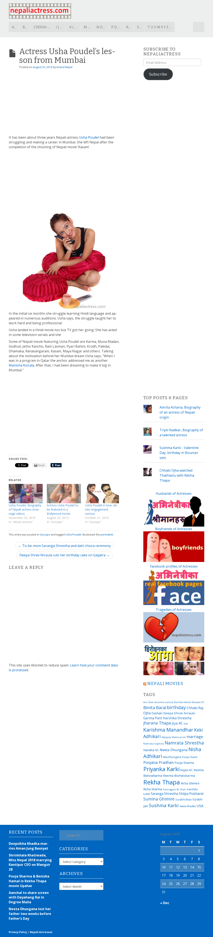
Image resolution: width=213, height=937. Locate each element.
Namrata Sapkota (153, 743)
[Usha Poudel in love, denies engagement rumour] (102, 493)
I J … (59, 27)
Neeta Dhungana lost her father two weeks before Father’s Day (30, 914)
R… (128, 27)
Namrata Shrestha (184, 743)
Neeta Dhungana (174, 749)
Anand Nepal (64, 67)
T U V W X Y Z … (160, 27)
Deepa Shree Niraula (179, 713)
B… (25, 27)
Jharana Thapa (157, 723)
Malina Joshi (179, 737)
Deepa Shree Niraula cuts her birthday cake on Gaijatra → (64, 555)
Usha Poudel (89, 137)
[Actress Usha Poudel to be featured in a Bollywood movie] (64, 493)
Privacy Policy (18, 932)
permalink (107, 534)
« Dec (164, 903)
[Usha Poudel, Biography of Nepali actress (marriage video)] (26, 493)
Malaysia (166, 737)
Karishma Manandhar (168, 729)
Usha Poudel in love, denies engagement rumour (101, 509)
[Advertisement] (64, 104)
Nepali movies (165, 683)
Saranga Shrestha (164, 793)
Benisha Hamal (182, 702)
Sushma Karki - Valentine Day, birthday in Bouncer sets (179, 452)
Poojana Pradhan (158, 762)
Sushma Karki (164, 805)
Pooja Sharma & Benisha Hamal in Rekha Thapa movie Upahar (29, 881)
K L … (73, 27)
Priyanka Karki (161, 769)
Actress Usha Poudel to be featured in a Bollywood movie (62, 509)
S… (139, 27)
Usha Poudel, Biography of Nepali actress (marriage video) (25, 509)
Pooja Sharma (184, 763)
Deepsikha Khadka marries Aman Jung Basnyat (28, 846)
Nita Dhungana (172, 757)
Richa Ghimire (190, 783)
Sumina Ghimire (159, 799)
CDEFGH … (42, 27)
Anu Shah (148, 702)
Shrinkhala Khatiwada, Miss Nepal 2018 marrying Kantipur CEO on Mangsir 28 (30, 862)
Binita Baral (154, 707)
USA (200, 805)
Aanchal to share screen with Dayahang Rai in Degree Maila (29, 897)
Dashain (156, 713)
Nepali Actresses (41, 932)
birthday (176, 707)
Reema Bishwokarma (179, 775)
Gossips (45, 534)
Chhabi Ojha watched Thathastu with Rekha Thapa (177, 475)
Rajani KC (186, 770)
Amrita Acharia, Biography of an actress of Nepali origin (180, 412)
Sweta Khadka (188, 806)
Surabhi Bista (183, 799)
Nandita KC (151, 750)
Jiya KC (177, 723)
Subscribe (158, 74)
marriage (195, 736)
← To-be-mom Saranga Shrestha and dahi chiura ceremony (64, 545)
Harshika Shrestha (177, 718)
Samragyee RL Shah (174, 789)
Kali (186, 723)
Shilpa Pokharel (191, 793)
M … (87, 27)
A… (14, 27)
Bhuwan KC (198, 702)
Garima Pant (152, 718)
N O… (101, 27)
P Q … (115, 27)
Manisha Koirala (21, 365)
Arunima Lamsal (164, 702)
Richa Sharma (152, 789)
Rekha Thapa (161, 782)
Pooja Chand (189, 757)
